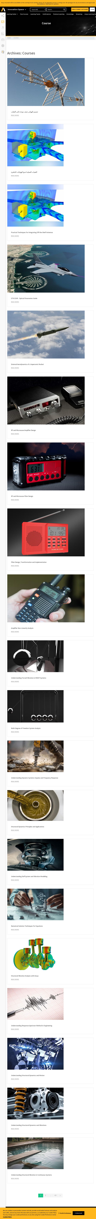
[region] (48, 1213)
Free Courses (24, 14)
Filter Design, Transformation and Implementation (28, 562)
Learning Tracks (35, 14)
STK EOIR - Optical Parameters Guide (24, 298)
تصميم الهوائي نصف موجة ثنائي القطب (24, 112)
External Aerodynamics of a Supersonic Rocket (27, 364)
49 (55, 1195)
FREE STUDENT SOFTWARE (80, 9)
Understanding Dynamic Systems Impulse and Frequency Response (34, 778)
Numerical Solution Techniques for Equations (27, 926)
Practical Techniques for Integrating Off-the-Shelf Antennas (32, 232)
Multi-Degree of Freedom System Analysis (26, 728)
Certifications (47, 14)
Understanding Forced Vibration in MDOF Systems (28, 678)
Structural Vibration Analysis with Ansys (25, 976)
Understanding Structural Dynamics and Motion (27, 1075)
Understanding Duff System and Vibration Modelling (29, 876)
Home (9, 38)
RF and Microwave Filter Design (22, 496)
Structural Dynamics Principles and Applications (27, 827)
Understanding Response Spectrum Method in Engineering (31, 1026)
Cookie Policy (7, 1217)
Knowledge (70, 14)
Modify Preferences (65, 1213)
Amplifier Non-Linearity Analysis (22, 628)
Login (92, 9)
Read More (15, 115)
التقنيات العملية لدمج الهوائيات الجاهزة (24, 172)
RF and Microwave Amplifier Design (23, 430)
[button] (3, 9)
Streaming (79, 14)
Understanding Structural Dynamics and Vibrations (28, 1125)
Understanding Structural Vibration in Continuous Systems (31, 1175)
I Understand (78, 1213)
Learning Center (11, 14)
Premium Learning (58, 14)
